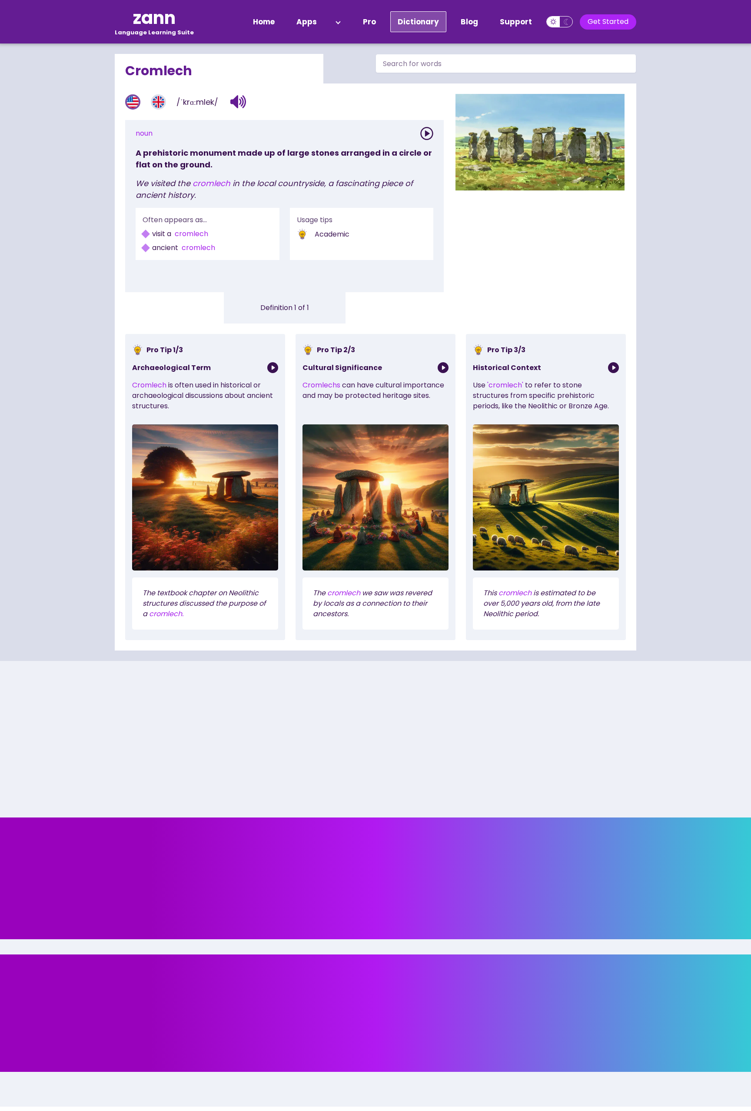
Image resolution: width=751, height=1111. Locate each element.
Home (264, 22)
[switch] (559, 21)
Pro (369, 22)
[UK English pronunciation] (158, 102)
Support (516, 22)
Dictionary (418, 22)
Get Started (608, 22)
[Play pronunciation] (426, 133)
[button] (238, 101)
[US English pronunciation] (132, 102)
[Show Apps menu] (338, 21)
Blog (469, 22)
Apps (306, 22)
